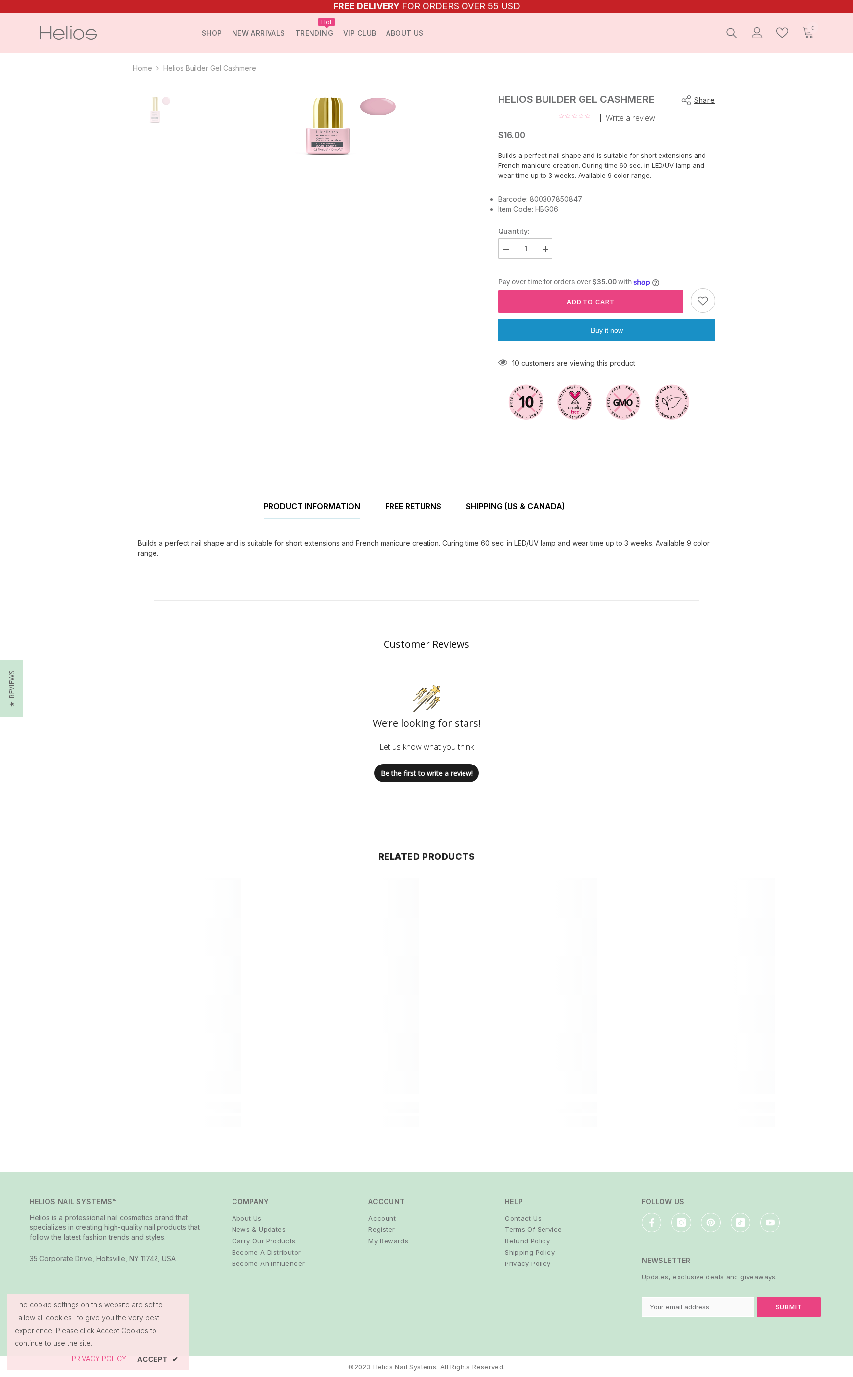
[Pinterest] (711, 1222)
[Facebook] (651, 1222)
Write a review (630, 118)
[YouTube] (770, 1222)
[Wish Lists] (782, 32)
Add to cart (591, 302)
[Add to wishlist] (703, 300)
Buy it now (607, 330)
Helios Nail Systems (404, 1367)
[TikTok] (740, 1222)
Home (142, 68)
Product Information (312, 506)
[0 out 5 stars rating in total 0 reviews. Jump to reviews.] (577, 116)
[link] (159, 1107)
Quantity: (514, 231)
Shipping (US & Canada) (515, 506)
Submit (789, 1307)
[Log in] (757, 32)
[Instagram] (681, 1222)
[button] (11, 688)
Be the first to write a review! (427, 773)
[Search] (731, 32)
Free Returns (413, 506)
